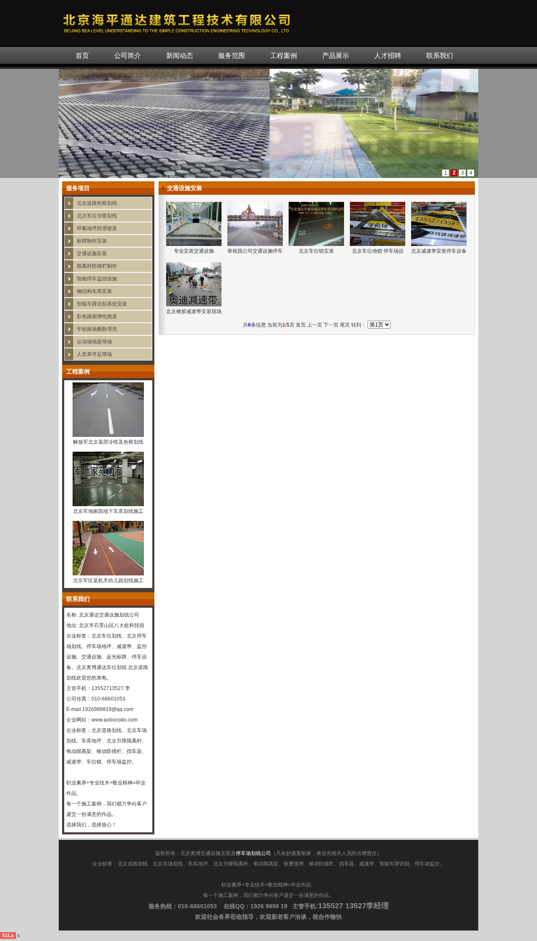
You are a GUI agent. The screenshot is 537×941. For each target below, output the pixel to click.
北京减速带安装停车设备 (439, 251)
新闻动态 (179, 55)
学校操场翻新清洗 (97, 329)
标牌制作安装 (92, 241)
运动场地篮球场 (94, 342)
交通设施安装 (92, 253)
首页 (82, 55)
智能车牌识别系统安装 (102, 304)
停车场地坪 (99, 646)
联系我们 (439, 55)
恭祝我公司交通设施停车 (255, 251)
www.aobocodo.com (114, 720)
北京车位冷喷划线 (97, 216)
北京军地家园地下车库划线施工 (108, 511)
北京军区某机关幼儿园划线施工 (108, 580)
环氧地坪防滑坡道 (97, 228)
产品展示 (335, 55)
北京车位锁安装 (316, 251)
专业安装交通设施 (194, 251)
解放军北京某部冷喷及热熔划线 (108, 442)
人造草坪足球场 (94, 354)
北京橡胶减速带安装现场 (194, 311)
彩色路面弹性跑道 (97, 316)
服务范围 (231, 55)
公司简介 (127, 55)
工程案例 (283, 55)
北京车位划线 (106, 636)
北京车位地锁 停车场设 (378, 251)
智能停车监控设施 (97, 279)
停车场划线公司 (253, 853)
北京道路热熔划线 (97, 203)
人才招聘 (387, 55)
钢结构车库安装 (94, 291)
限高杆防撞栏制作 (97, 266)
